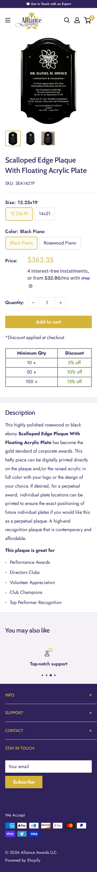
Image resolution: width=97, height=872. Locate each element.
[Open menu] (7, 20)
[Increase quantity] (60, 302)
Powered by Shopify (22, 860)
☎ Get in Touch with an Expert (48, 4)
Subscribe (24, 781)
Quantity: (14, 302)
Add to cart (48, 321)
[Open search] (67, 20)
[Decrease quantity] (33, 302)
